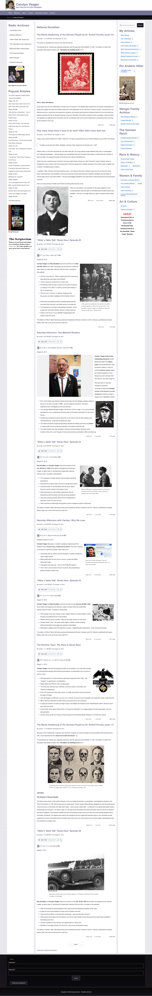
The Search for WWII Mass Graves (19, 135)
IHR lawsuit (47, 692)
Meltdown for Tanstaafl (15, 177)
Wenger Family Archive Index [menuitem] (130, 124)
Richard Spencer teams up (59, 559)
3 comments (98, 514)
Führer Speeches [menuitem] (126, 148)
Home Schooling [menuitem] (125, 190)
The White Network (14, 201)
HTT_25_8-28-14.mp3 (47, 255)
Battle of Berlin (71, 409)
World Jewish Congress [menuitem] (127, 53)
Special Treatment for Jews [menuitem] (128, 56)
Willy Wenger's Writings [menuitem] (127, 117)
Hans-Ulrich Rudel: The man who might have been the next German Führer (18, 126)
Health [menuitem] (140, 183)
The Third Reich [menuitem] (125, 39)
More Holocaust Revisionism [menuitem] (129, 49)
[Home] (10, 5)
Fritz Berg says (45, 687)
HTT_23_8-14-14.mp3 (47, 596)
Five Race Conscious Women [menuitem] (130, 180)
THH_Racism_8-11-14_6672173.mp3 (51, 660)
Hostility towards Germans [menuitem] (128, 138)
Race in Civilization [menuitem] (126, 162)
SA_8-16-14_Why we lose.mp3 (49, 535)
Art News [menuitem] (123, 206)
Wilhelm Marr (56, 684)
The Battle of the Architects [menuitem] (125, 71)
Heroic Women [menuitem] (124, 42)
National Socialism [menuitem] (126, 145)
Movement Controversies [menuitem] (127, 60)
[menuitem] (10, 13)
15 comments (97, 575)
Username (11, 962)
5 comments (98, 436)
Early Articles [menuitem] (125, 35)
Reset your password (18, 983)
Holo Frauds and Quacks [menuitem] (127, 46)
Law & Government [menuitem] (126, 141)
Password (11, 970)
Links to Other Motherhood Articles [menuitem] (129, 194)
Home (8, 17)
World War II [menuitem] (136, 166)
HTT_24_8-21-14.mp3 (47, 457)
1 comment (97, 825)
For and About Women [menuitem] (128, 183)
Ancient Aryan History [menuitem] (127, 159)
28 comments (99, 200)
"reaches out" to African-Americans (70, 698)
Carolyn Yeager (27, 4)
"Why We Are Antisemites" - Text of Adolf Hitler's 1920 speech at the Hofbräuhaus (19, 115)
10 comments (97, 639)
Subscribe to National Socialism (47, 950)
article (50, 709)
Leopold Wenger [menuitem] (125, 120)
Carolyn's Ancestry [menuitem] (125, 209)
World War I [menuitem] (123, 166)
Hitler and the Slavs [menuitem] (127, 169)
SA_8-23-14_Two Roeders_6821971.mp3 (53, 348)
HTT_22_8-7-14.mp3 (46, 846)
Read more (101, 125)
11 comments (97, 719)
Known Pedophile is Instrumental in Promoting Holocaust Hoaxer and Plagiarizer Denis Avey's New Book (19, 168)
